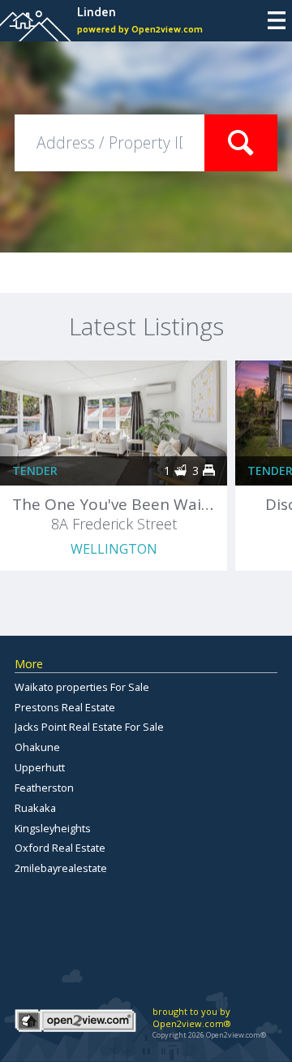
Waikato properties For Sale (82, 687)
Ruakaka (35, 808)
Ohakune (37, 747)
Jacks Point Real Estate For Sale (89, 726)
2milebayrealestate (61, 868)
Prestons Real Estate (65, 707)
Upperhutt (40, 767)
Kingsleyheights (53, 828)
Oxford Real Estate (60, 847)
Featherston (44, 787)
